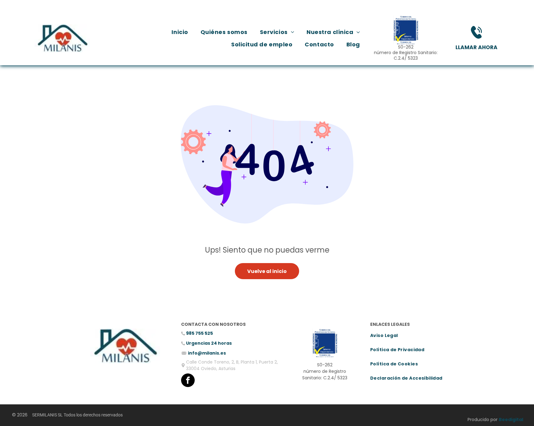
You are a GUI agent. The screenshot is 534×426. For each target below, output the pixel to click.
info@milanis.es (207, 353)
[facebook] (188, 381)
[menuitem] (179, 32)
